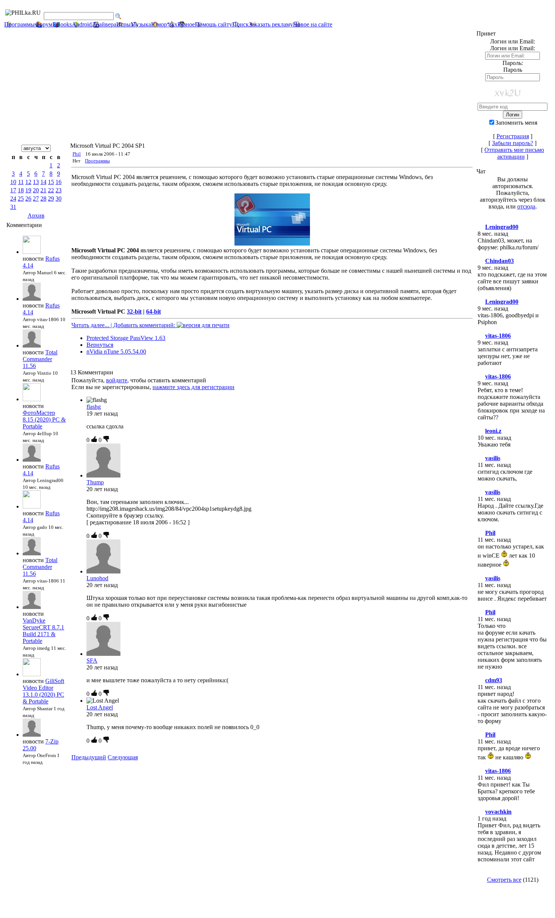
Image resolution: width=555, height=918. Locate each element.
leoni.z (493, 431)
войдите (116, 380)
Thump (95, 482)
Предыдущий (88, 757)
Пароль (512, 69)
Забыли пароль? (512, 143)
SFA (91, 660)
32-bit (134, 311)
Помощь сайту (213, 24)
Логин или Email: (512, 48)
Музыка (141, 24)
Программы (19, 24)
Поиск (240, 24)
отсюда (526, 206)
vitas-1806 (498, 335)
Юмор (159, 24)
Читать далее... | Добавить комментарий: (124, 325)
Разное (186, 24)
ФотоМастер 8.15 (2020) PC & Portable (44, 420)
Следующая (123, 757)
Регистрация (512, 136)
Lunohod (97, 578)
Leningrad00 (501, 227)
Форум (43, 24)
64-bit (153, 311)
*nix (172, 24)
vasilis (492, 458)
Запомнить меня (516, 122)
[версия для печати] (203, 325)
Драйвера (104, 24)
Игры (123, 24)
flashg (93, 406)
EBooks (62, 24)
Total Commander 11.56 (40, 359)
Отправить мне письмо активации (514, 153)
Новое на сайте (312, 24)
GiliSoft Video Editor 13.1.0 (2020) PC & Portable (43, 691)
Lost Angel (99, 707)
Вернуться (99, 345)
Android (82, 24)
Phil (76, 154)
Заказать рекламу (271, 24)
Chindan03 (499, 261)
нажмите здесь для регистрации (193, 387)
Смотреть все (504, 879)
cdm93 (493, 680)
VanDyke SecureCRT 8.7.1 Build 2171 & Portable (43, 630)
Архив (36, 215)
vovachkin (498, 811)
